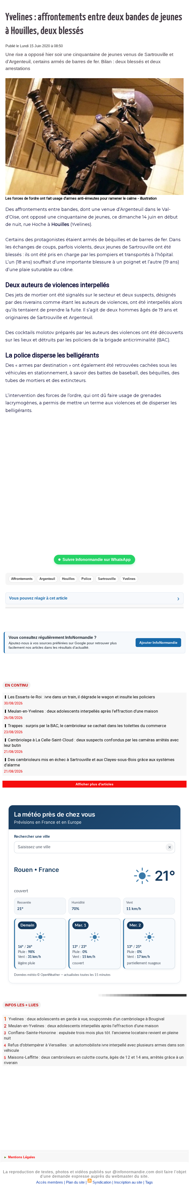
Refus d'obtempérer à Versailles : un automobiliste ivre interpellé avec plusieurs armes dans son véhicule (94, 1047)
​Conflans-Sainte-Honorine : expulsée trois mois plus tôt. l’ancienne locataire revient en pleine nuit (91, 1035)
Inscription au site (128, 1182)
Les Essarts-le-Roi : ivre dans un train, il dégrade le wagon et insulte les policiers (81, 696)
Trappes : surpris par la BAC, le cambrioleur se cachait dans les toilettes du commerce (87, 725)
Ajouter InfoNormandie (158, 643)
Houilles (68, 579)
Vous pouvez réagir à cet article (38, 598)
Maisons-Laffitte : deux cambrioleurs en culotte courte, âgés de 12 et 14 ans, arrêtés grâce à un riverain (94, 1060)
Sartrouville (107, 579)
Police (86, 579)
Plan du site (75, 1182)
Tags (149, 1182)
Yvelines (129, 579)
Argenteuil (47, 579)
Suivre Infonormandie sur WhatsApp (97, 559)
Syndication (102, 1182)
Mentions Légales (21, 1157)
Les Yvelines (13, 791)
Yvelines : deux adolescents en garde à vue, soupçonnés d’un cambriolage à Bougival (84, 1019)
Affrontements (21, 579)
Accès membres (49, 1182)
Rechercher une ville (32, 836)
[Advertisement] (94, 1103)
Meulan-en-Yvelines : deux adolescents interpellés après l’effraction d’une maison (83, 711)
